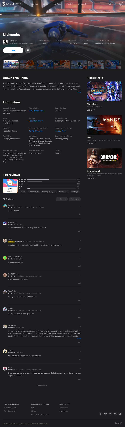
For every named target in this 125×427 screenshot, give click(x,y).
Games (45, 4)
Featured (34, 4)
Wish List (69, 4)
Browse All (82, 4)
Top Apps (57, 4)
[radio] (19, 179)
